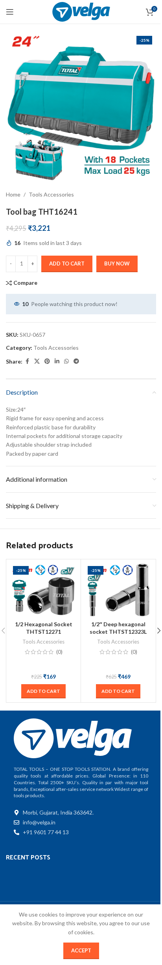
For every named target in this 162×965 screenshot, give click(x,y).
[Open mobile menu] (10, 12)
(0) (59, 652)
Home (13, 194)
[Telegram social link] (76, 361)
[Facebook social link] (27, 361)
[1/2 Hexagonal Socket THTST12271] (43, 589)
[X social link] (37, 361)
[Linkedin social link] (57, 361)
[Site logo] (81, 11)
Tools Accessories (51, 194)
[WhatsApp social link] (66, 361)
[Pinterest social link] (47, 361)
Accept (81, 950)
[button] (43, 691)
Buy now (117, 263)
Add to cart (67, 263)
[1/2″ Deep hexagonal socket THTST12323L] (118, 589)
